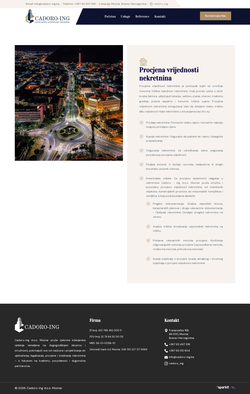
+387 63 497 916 (85, 4)
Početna (110, 16)
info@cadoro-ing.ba (46, 4)
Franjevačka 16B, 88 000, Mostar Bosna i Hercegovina (181, 334)
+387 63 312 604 (179, 350)
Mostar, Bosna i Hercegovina (128, 4)
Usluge (125, 16)
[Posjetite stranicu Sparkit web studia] (225, 387)
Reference (142, 16)
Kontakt (160, 16)
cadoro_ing (161, 4)
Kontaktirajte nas (215, 15)
